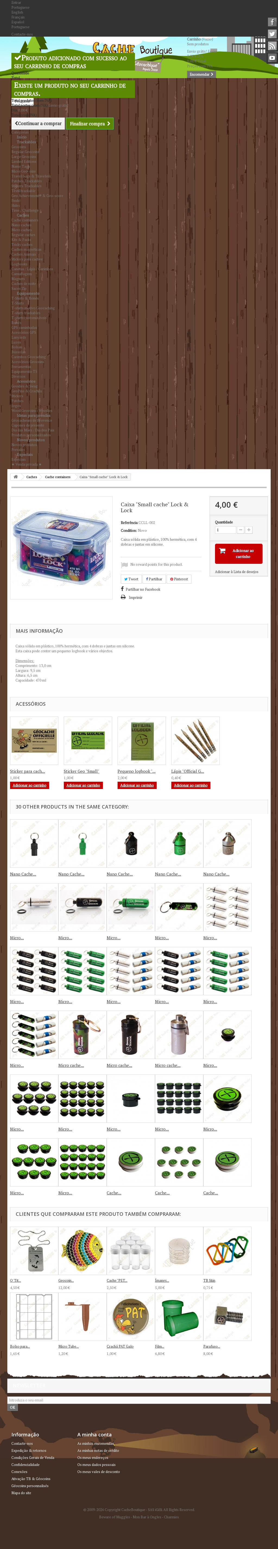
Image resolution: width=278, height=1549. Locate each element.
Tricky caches (22, 244)
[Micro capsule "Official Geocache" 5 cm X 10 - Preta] (34, 971)
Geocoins (18, 146)
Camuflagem (21, 273)
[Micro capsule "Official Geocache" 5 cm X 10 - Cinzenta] (227, 907)
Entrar (16, 2)
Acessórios (26, 381)
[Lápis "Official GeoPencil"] (195, 741)
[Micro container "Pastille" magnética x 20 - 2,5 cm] (179, 1098)
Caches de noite (23, 283)
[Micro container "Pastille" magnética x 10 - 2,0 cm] (34, 1098)
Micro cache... (71, 1065)
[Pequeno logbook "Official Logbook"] (142, 741)
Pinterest (180, 579)
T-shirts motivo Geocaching (33, 308)
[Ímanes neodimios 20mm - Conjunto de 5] (179, 1251)
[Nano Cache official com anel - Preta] (131, 843)
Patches (17, 400)
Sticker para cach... (27, 771)
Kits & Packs (21, 239)
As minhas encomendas (95, 1443)
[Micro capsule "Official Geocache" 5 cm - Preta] (82, 907)
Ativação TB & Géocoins (30, 1478)
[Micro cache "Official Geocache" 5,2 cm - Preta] (131, 1035)
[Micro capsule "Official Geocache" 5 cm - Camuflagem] (179, 907)
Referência (129, 522)
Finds (15, 200)
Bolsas (16, 347)
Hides (15, 205)
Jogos (16, 405)
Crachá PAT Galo (120, 1346)
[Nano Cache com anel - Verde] (82, 843)
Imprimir (136, 597)
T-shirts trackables (25, 312)
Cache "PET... (117, 1280)
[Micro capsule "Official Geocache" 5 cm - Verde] (131, 907)
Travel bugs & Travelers (31, 176)
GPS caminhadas (24, 327)
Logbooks (19, 264)
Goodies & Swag (24, 386)
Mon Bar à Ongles (147, 1517)
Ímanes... (162, 1280)
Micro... (17, 937)
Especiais (25, 454)
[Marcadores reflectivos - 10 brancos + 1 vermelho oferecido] (34, 741)
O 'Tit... (15, 1280)
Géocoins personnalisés (30, 1485)
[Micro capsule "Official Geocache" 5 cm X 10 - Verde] (82, 971)
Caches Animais (23, 254)
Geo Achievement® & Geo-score (37, 195)
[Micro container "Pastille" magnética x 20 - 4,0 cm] (82, 1162)
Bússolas (18, 351)
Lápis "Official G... (187, 771)
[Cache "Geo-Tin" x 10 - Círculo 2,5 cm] (179, 1162)
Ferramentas (21, 366)
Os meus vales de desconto (98, 1471)
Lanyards (18, 337)
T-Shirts (17, 303)
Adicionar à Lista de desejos (236, 571)
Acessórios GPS (23, 332)
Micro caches (21, 229)
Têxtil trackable (23, 190)
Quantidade (224, 522)
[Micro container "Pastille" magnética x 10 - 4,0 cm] (34, 1162)
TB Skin (209, 1280)
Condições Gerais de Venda (32, 1457)
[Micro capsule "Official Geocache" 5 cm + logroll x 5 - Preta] (179, 971)
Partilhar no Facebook (143, 589)
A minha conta (94, 1434)
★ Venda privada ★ (26, 464)
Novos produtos (31, 439)
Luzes (16, 342)
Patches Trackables (26, 181)
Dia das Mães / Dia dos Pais (32, 430)
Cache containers (24, 220)
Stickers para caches (27, 259)
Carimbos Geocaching (28, 356)
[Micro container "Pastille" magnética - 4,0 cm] (227, 1098)
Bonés (16, 322)
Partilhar (155, 579)
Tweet (133, 579)
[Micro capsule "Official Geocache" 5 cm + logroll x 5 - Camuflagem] (34, 1035)
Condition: (129, 530)
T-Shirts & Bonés (25, 298)
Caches (23, 215)
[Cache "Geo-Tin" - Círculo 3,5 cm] (227, 1162)
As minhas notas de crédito (98, 1450)
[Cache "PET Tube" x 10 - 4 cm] (131, 1251)
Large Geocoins (23, 156)
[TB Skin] (227, 1251)
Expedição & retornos (28, 1450)
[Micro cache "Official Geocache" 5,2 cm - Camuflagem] (82, 1035)
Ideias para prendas (33, 415)
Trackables (26, 141)
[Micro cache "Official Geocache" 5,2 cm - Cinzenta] (179, 1035)
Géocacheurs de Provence (31, 420)
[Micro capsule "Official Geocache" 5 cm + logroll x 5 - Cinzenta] (131, 971)
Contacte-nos (22, 34)
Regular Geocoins (25, 151)
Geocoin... (66, 1280)
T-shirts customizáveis (29, 317)
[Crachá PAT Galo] (131, 1317)
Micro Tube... (68, 1346)
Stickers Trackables (26, 185)
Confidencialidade (25, 1464)
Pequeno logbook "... (137, 771)
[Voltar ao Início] (16, 476)
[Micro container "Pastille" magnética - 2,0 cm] (227, 1035)
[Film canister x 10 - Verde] (179, 1317)
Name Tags (20, 166)
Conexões (19, 1471)
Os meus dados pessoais (96, 1464)
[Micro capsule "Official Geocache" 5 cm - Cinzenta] (34, 907)
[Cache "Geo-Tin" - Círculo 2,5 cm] (131, 1162)
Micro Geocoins (23, 171)
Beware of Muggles (114, 1517)
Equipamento (28, 293)
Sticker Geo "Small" (81, 771)
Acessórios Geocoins (27, 361)
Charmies (171, 1517)
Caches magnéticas (26, 249)
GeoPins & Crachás (26, 391)
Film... (159, 1346)
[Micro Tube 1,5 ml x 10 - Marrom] (82, 1317)
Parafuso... (211, 1346)
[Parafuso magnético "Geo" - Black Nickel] (227, 1317)
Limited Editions (23, 161)
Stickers (17, 395)
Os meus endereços (92, 1457)
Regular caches (23, 234)
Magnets (18, 278)
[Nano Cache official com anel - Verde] (179, 843)
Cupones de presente (27, 425)
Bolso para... (20, 1346)
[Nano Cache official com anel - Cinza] (227, 843)
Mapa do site (21, 1492)
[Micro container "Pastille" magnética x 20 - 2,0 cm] (82, 1098)
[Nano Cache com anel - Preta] (34, 843)
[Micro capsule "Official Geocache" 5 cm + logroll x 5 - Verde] (227, 971)
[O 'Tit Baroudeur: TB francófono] (34, 1251)
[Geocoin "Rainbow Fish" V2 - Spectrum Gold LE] (82, 1251)
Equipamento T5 (24, 371)
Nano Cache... (23, 874)
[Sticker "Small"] (88, 741)
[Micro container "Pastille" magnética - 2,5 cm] (131, 1098)
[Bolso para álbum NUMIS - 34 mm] (34, 1317)
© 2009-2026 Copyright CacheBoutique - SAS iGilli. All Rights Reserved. (139, 1509)
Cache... (114, 1192)
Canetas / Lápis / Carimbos (32, 268)
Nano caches (21, 224)
